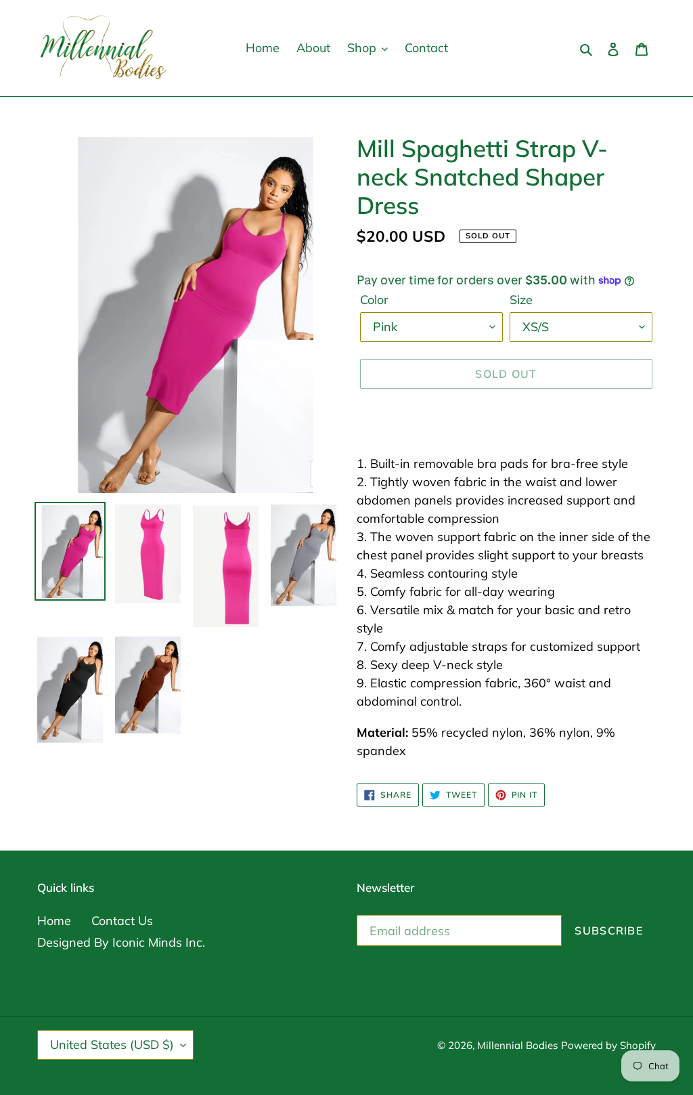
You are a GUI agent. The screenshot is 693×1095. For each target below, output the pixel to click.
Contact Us (122, 920)
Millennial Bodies (517, 1045)
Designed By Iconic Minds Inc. (121, 942)
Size (521, 299)
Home (54, 920)
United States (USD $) (112, 1044)
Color (374, 299)
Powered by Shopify (608, 1045)
